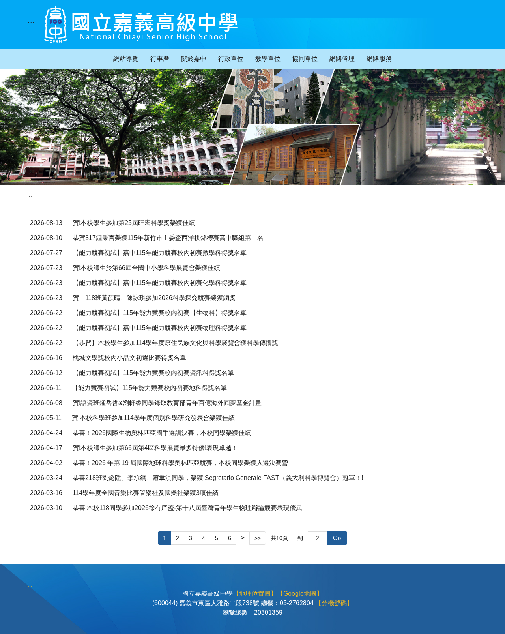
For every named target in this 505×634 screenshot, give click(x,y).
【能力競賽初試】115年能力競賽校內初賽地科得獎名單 (149, 388)
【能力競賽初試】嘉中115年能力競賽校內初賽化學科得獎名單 (160, 282)
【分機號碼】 (334, 603)
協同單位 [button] (305, 58)
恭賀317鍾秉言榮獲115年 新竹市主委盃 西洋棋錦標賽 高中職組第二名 (168, 237)
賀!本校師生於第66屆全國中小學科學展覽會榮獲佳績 (146, 267)
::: (31, 24)
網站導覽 (125, 58)
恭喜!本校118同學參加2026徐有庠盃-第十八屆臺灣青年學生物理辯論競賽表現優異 (187, 508)
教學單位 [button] (268, 58)
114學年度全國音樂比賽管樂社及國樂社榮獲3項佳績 (146, 493)
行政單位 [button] (230, 58)
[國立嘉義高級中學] (141, 24)
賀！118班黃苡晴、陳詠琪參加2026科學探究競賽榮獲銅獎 (154, 297)
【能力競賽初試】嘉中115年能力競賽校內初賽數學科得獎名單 (160, 252)
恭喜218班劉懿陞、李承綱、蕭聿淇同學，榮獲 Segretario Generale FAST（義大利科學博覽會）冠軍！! (218, 478)
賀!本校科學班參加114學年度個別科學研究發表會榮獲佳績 (153, 418)
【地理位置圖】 (255, 593)
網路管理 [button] (342, 58)
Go (337, 538)
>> (257, 538)
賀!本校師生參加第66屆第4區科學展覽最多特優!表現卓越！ (155, 448)
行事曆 (159, 58)
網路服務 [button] (379, 58)
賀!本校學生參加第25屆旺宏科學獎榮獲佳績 (134, 222)
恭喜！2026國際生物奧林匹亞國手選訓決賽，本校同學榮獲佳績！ (165, 433)
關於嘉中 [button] (193, 58)
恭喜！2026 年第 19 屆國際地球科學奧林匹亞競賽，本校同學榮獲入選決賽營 (180, 463)
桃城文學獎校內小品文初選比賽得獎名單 (129, 358)
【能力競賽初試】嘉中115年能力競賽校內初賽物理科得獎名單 (160, 328)
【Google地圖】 (300, 593)
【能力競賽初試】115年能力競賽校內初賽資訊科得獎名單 (153, 373)
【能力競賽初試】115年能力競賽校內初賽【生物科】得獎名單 (160, 312)
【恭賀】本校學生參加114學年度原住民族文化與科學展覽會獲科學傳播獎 (175, 343)
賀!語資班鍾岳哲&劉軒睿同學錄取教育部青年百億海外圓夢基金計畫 (167, 403)
